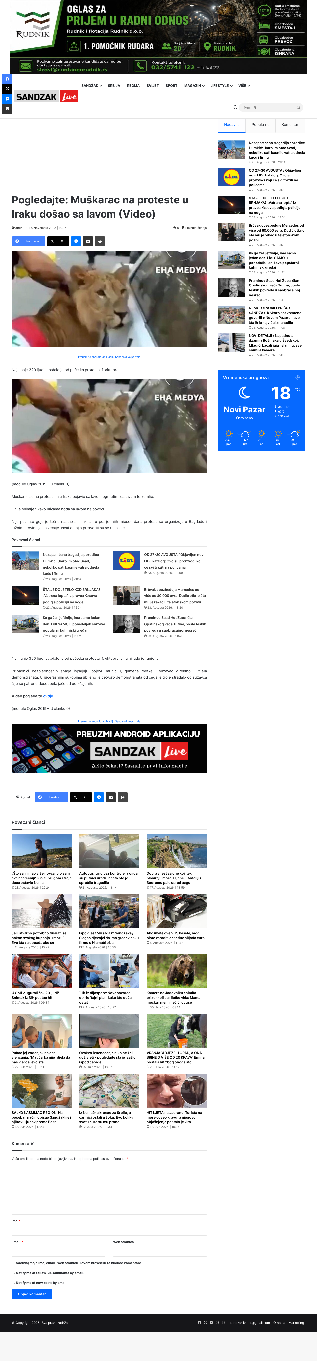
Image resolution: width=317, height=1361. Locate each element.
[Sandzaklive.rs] (46, 96)
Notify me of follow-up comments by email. (50, 1273)
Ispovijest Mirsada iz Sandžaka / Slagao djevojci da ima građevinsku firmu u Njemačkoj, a (109, 937)
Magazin (192, 85)
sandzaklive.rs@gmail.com (250, 1323)
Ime (16, 1221)
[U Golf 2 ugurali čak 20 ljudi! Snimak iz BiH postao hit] (42, 971)
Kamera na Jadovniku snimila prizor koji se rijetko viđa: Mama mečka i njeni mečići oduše (173, 997)
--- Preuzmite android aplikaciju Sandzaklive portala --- (109, 357)
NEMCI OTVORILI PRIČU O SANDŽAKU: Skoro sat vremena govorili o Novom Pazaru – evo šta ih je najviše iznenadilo (275, 315)
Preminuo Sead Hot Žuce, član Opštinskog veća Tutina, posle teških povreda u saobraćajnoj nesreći (175, 623)
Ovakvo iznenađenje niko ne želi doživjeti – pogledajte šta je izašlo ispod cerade (107, 1057)
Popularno (261, 124)
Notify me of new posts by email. (42, 1283)
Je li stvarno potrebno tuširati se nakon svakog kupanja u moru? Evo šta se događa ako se (39, 937)
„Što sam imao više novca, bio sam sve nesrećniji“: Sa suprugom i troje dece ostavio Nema (42, 878)
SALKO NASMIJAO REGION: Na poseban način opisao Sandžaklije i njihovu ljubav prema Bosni (41, 1117)
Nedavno (232, 124)
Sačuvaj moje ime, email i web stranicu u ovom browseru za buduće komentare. (79, 1263)
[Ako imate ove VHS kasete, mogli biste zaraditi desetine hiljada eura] (177, 911)
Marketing (296, 1323)
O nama (279, 1323)
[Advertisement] (109, 150)
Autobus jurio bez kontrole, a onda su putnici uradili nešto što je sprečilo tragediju (108, 878)
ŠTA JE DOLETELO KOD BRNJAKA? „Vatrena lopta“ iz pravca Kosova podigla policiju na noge (71, 595)
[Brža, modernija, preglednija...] (109, 748)
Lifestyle (220, 85)
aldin (18, 228)
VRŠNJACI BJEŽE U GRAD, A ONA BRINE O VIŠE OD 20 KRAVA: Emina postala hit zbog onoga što (176, 1057)
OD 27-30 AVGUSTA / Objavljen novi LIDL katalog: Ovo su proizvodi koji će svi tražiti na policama (174, 560)
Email (17, 1242)
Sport (171, 85)
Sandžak (89, 85)
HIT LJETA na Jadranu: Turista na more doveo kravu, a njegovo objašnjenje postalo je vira (174, 1117)
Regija (133, 85)
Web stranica (123, 1242)
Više (242, 85)
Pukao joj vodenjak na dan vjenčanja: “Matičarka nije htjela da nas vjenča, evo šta (41, 1057)
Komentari (290, 124)
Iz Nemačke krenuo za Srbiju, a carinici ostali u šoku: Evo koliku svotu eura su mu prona (106, 1117)
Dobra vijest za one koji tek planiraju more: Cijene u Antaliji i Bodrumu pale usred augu (174, 878)
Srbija (114, 85)
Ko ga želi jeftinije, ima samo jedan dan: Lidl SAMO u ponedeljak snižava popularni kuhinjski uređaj (74, 623)
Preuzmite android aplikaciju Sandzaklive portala (109, 721)
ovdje (48, 696)
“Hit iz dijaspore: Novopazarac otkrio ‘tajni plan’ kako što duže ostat (105, 997)
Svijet (153, 85)
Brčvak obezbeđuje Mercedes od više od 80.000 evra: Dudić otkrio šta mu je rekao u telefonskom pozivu (175, 595)
